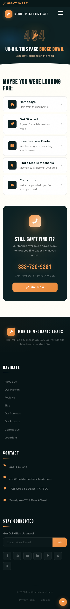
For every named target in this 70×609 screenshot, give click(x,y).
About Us (11, 381)
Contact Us (12, 429)
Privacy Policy (27, 599)
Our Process (12, 421)
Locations (11, 437)
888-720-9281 (35, 267)
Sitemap (46, 599)
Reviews (10, 397)
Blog (7, 405)
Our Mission (12, 389)
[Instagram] (17, 556)
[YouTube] (27, 556)
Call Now (37, 287)
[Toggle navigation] (61, 14)
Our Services (13, 413)
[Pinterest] (48, 556)
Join (59, 542)
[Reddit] (58, 556)
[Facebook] (7, 556)
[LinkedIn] (37, 556)
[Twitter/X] (7, 566)
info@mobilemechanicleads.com (30, 479)
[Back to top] (63, 602)
